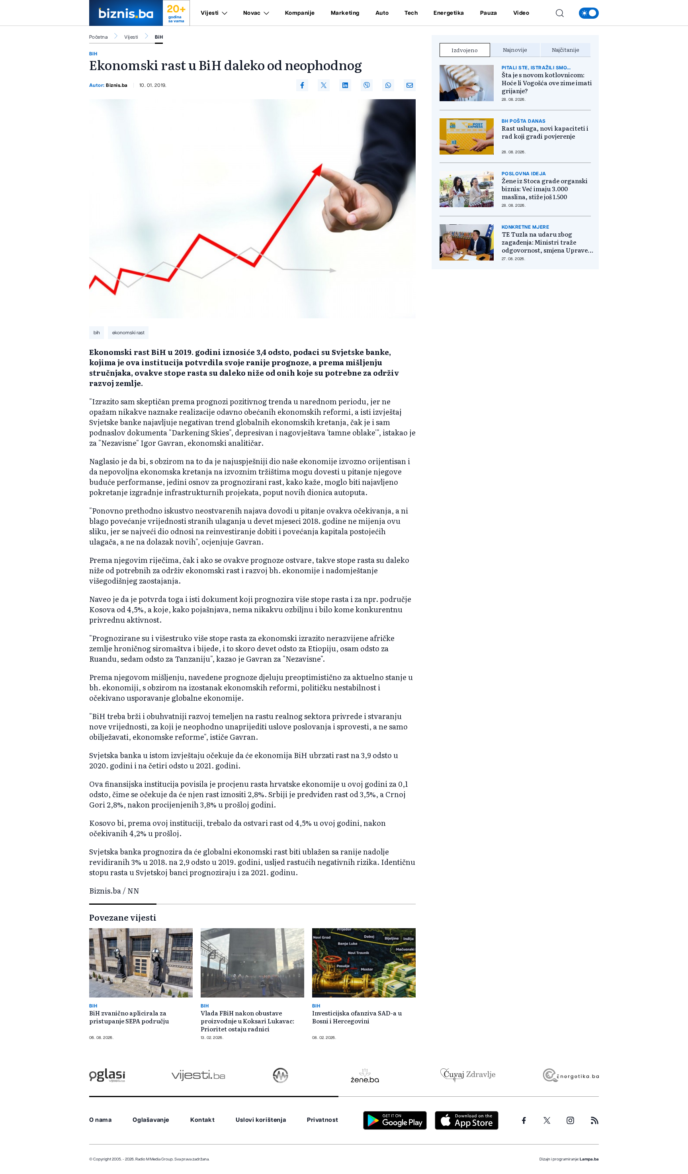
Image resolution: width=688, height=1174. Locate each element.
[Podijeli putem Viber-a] (367, 85)
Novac (252, 13)
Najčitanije (565, 49)
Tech (411, 13)
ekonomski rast (128, 332)
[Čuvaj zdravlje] (467, 1075)
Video (521, 13)
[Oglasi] (107, 1075)
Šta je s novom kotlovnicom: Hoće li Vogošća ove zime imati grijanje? (547, 83)
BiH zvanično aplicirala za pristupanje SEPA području (129, 1017)
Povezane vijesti (122, 917)
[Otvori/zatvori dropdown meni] (223, 13)
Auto (382, 13)
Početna (98, 37)
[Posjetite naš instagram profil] (570, 1120)
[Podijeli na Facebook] (302, 85)
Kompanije (300, 13)
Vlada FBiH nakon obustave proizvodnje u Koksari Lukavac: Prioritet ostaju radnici (247, 1021)
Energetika (449, 13)
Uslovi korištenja (261, 1120)
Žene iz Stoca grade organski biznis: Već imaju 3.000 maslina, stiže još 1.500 (545, 189)
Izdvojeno (465, 50)
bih (97, 332)
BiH (159, 37)
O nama (100, 1120)
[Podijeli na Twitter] (324, 85)
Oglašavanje (151, 1120)
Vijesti (210, 13)
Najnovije (515, 49)
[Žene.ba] (365, 1075)
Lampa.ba (589, 1159)
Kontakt (202, 1120)
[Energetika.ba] (570, 1075)
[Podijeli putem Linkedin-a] (345, 85)
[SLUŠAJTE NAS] (280, 1075)
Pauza (488, 13)
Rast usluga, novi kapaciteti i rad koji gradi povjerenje (545, 132)
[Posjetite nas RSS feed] (594, 1120)
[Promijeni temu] (589, 13)
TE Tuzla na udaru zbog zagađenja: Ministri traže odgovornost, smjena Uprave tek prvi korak (545, 242)
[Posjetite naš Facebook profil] (524, 1120)
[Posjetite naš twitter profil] (547, 1120)
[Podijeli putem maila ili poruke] (410, 85)
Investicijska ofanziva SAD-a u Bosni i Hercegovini (357, 1017)
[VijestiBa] (198, 1075)
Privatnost (322, 1120)
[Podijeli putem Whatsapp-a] (388, 85)
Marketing (345, 13)
